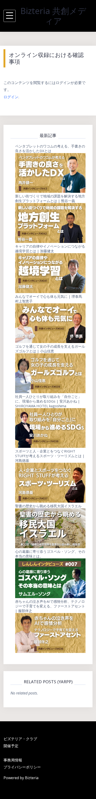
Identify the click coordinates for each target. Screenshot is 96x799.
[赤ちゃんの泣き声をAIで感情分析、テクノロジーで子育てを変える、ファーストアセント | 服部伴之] (50, 633)
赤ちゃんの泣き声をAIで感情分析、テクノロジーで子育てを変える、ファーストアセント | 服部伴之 (50, 606)
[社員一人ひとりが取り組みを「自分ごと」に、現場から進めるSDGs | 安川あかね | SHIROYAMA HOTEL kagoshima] (50, 428)
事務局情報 (12, 760)
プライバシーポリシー (22, 767)
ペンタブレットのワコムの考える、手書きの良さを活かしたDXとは (50, 148)
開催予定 (10, 745)
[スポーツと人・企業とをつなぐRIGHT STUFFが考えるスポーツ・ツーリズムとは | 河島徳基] (50, 483)
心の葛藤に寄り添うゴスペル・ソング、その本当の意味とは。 (50, 553)
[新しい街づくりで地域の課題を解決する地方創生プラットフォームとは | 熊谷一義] (50, 223)
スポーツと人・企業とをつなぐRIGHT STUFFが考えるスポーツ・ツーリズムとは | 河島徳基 (50, 456)
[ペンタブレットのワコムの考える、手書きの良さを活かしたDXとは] (50, 173)
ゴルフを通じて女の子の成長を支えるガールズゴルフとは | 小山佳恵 (50, 348)
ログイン (10, 96)
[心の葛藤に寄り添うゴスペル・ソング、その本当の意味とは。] (50, 578)
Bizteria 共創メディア (53, 16)
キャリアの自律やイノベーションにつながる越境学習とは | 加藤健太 (50, 248)
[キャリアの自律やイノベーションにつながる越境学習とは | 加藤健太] (50, 273)
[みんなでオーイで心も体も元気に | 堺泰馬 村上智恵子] (50, 323)
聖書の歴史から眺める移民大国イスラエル (48, 506)
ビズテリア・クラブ (20, 738)
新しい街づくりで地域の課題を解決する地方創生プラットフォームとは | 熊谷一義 (50, 198)
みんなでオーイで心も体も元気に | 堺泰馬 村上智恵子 (48, 298)
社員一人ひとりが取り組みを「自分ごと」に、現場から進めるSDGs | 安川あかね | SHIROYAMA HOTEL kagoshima (48, 401)
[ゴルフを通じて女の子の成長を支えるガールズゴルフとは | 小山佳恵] (50, 373)
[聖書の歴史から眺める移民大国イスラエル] (50, 528)
